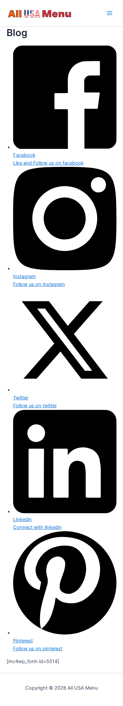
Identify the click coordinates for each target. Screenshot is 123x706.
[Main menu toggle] (109, 13)
